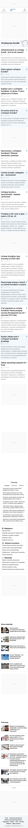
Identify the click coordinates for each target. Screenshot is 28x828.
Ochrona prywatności (15, 818)
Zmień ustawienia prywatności (13, 820)
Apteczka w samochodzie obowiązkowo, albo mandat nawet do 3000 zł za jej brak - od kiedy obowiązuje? (14, 520)
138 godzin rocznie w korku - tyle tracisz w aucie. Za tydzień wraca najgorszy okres (14, 502)
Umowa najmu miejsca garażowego (12, 547)
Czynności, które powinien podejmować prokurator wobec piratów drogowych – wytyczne (14, 511)
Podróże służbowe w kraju (9, 567)
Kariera (12, 821)
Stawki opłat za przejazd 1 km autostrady (13, 562)
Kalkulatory (8, 528)
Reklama (8, 823)
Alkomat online (6, 530)
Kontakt (21, 821)
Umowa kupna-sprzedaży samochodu (12, 545)
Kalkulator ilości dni (7, 540)
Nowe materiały (6, 624)
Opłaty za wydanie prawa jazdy (10, 560)
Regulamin (6, 821)
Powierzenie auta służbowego (10, 550)
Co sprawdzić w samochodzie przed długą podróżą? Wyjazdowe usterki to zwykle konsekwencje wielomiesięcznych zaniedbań (13, 515)
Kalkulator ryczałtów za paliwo (10, 535)
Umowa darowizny (7, 554)
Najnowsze (14, 485)
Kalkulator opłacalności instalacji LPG (12, 533)
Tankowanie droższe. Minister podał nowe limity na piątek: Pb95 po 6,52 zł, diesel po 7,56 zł (13, 507)
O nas (6, 818)
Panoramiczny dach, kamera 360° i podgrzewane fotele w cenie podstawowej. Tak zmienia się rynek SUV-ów (13, 489)
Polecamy (4, 722)
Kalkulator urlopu (7, 537)
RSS (17, 821)
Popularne (6, 485)
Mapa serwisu (16, 823)
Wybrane (21, 485)
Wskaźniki (8, 558)
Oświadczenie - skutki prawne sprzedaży (13, 552)
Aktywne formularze (12, 543)
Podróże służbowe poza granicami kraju (13, 569)
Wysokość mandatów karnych (10, 564)
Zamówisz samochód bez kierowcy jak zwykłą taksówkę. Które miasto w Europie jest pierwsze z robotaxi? (13, 498)
